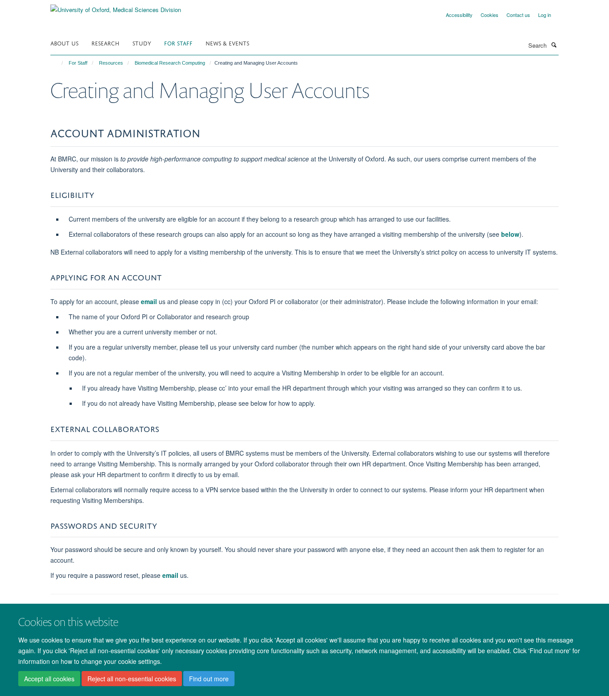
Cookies (489, 14)
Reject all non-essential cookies (131, 678)
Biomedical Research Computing (170, 63)
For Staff (178, 42)
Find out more (209, 678)
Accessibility (459, 14)
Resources (111, 63)
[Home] (58, 63)
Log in (544, 14)
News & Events (227, 42)
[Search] (554, 44)
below (510, 234)
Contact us (518, 14)
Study (141, 42)
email (149, 301)
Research (105, 42)
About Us (64, 42)
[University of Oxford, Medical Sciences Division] (115, 6)
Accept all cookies (49, 678)
